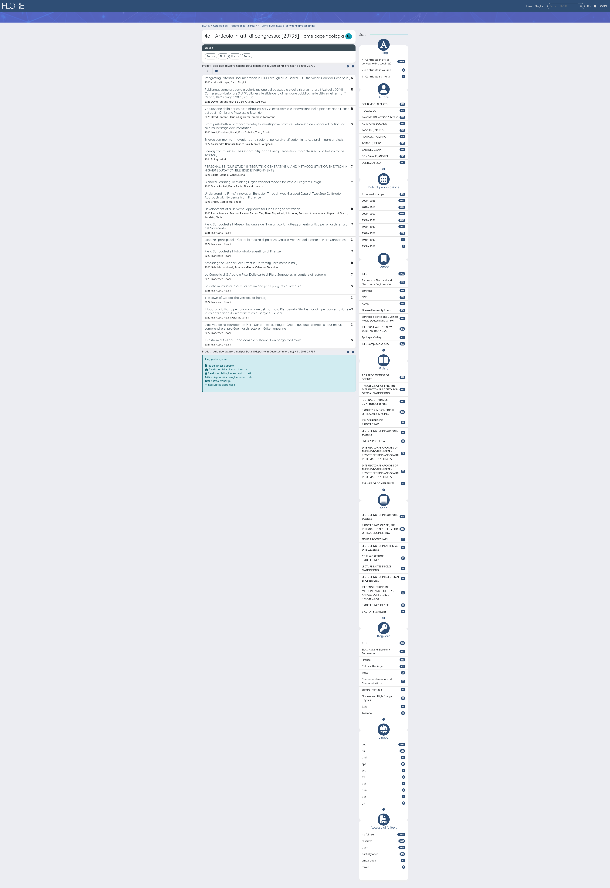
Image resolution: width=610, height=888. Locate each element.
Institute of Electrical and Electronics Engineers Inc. (383, 282)
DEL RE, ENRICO (383, 162)
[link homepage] (14, 6)
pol (383, 783)
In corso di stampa (383, 194)
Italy (383, 706)
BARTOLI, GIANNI (383, 149)
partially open (383, 854)
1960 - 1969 (383, 239)
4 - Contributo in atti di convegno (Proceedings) (286, 25)
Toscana (383, 713)
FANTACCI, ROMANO (383, 136)
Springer (383, 290)
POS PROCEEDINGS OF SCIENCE (383, 377)
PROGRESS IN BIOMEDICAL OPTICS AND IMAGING (383, 412)
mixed (383, 867)
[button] (383, 169)
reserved (383, 841)
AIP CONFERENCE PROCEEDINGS (383, 422)
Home (528, 6)
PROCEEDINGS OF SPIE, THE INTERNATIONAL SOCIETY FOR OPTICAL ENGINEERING (383, 389)
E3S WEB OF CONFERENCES (383, 483)
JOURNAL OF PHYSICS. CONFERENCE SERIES (383, 401)
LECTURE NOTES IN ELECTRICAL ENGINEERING (383, 578)
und (383, 757)
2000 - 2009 (383, 213)
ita (383, 751)
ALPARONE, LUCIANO (383, 123)
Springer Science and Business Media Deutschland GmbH (383, 318)
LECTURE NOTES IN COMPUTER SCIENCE (383, 432)
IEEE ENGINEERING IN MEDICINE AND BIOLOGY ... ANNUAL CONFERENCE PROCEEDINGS (383, 592)
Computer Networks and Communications (383, 681)
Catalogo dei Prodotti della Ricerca (234, 25)
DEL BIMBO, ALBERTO (383, 104)
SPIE (383, 297)
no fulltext (383, 834)
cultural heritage (383, 689)
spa (383, 764)
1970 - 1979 (383, 233)
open (383, 847)
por (383, 796)
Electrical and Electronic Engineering (383, 651)
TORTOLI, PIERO (383, 143)
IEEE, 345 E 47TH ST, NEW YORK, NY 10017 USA (383, 329)
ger (383, 803)
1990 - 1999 (383, 220)
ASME (383, 303)
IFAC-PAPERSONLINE (383, 611)
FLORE (206, 25)
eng (383, 744)
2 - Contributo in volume (383, 70)
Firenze (383, 660)
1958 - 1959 (383, 246)
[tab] (209, 71)
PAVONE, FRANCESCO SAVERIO (383, 117)
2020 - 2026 (383, 200)
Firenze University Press (383, 310)
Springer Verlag (383, 337)
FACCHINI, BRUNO (383, 130)
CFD (383, 643)
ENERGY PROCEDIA (383, 441)
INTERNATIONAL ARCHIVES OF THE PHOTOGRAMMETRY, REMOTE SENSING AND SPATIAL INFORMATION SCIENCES (383, 453)
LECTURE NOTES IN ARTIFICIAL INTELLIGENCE (383, 547)
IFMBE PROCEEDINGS (383, 539)
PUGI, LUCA (383, 110)
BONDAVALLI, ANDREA (383, 156)
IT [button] (588, 6)
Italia (383, 673)
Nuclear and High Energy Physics (383, 698)
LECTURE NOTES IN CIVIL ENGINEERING (383, 568)
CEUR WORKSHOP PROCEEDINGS (383, 558)
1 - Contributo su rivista (383, 76)
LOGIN (603, 6)
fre (383, 777)
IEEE (383, 274)
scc (383, 770)
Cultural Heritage (383, 666)
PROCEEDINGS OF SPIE (383, 605)
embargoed (383, 860)
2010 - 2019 (383, 207)
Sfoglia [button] (539, 6)
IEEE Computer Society (383, 344)
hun (383, 790)
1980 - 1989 (383, 226)
